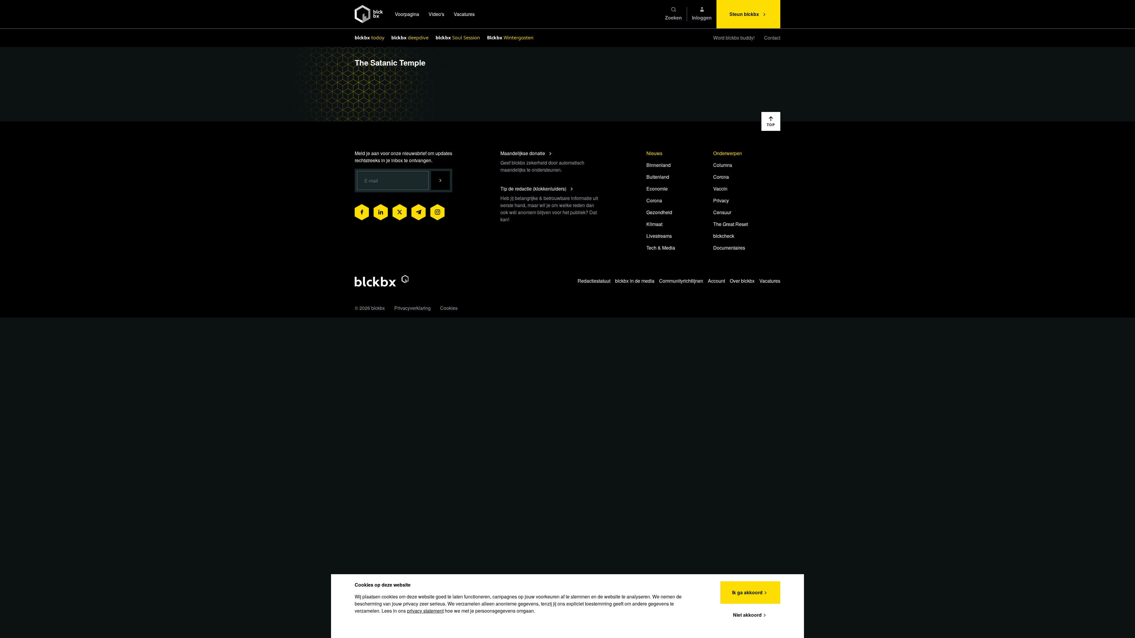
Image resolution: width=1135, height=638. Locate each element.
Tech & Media (660, 247)
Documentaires (729, 247)
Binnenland (658, 165)
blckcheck (723, 235)
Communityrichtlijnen (681, 280)
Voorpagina (407, 14)
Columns (722, 165)
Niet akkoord (747, 614)
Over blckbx (742, 280)
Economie (657, 188)
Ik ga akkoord (747, 592)
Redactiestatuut (594, 280)
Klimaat (654, 224)
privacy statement (425, 610)
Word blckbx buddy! (734, 37)
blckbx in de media (634, 280)
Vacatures (464, 14)
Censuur (722, 212)
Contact (772, 37)
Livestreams (659, 235)
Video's (436, 14)
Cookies (449, 308)
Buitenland (657, 176)
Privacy (721, 200)
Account (716, 280)
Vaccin (720, 188)
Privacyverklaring (412, 308)
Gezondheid (659, 212)
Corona (654, 200)
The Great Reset (730, 224)
